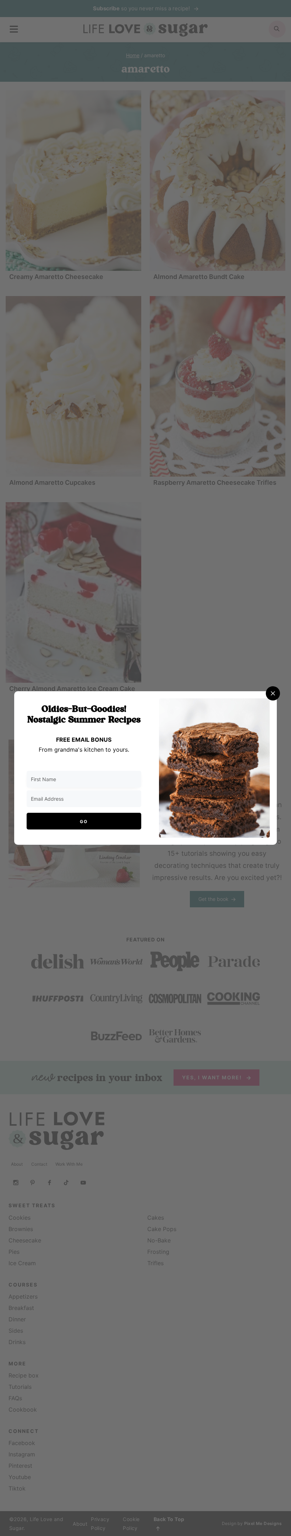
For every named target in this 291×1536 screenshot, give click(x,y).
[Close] (273, 693)
